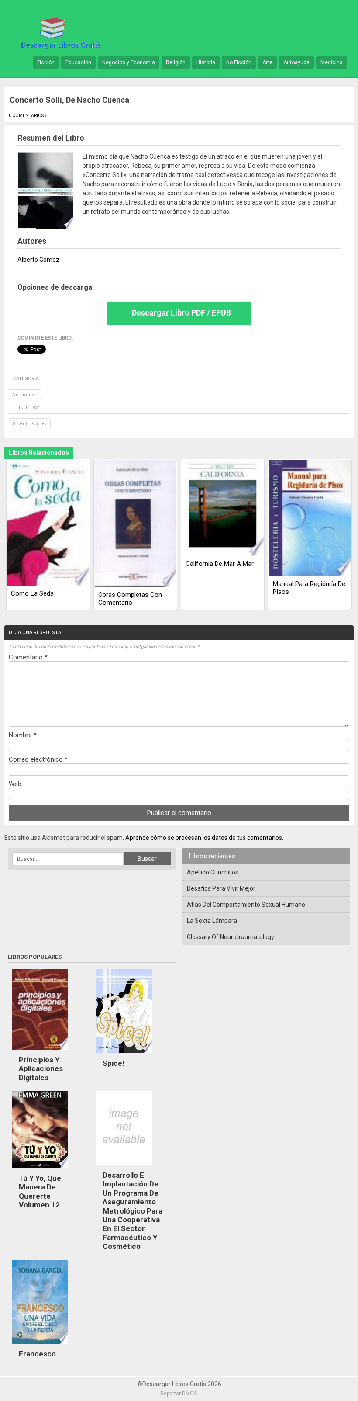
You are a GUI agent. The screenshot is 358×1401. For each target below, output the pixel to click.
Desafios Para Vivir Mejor (221, 888)
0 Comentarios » (28, 115)
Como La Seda (32, 593)
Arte (267, 62)
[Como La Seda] (48, 523)
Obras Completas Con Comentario (130, 599)
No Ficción (238, 62)
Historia (205, 62)
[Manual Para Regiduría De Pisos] (309, 518)
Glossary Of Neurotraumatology (230, 936)
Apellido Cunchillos (212, 872)
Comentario (28, 657)
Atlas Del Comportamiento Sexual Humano (246, 904)
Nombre (23, 735)
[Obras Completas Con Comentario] (135, 524)
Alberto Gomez (29, 424)
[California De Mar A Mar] (222, 508)
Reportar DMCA (178, 1394)
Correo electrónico (38, 759)
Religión (176, 62)
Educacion (78, 62)
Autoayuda (296, 62)
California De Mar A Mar (220, 564)
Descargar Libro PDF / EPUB (181, 312)
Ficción (46, 62)
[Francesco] (40, 1345)
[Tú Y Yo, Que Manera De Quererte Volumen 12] (40, 1170)
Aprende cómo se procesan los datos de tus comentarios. (204, 837)
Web (15, 784)
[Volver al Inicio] (59, 32)
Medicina (331, 62)
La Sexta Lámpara (212, 920)
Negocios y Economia (128, 62)
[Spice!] (124, 1055)
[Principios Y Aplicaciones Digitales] (40, 1051)
